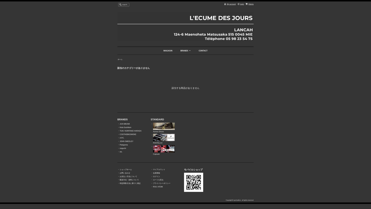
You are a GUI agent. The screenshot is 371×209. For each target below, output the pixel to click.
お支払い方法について (128, 176)
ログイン (156, 176)
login (242, 4)
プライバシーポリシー (161, 183)
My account (231, 4)
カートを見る (158, 180)
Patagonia (124, 145)
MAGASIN (167, 51)
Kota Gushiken (125, 127)
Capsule (156, 154)
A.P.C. (122, 138)
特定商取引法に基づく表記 (130, 183)
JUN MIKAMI (125, 124)
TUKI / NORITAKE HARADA (130, 131)
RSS (155, 187)
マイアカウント (159, 170)
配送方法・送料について (129, 180)
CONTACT (203, 51)
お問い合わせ (125, 173)
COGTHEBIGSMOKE (128, 134)
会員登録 (156, 173)
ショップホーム (126, 170)
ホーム (120, 59)
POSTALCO (157, 143)
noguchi (123, 148)
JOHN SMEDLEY (126, 141)
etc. (121, 152)
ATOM (160, 187)
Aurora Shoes (158, 132)
